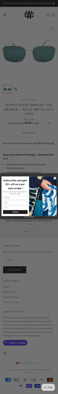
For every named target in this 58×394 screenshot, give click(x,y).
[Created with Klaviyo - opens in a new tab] (29, 217)
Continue (15, 212)
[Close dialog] (55, 178)
